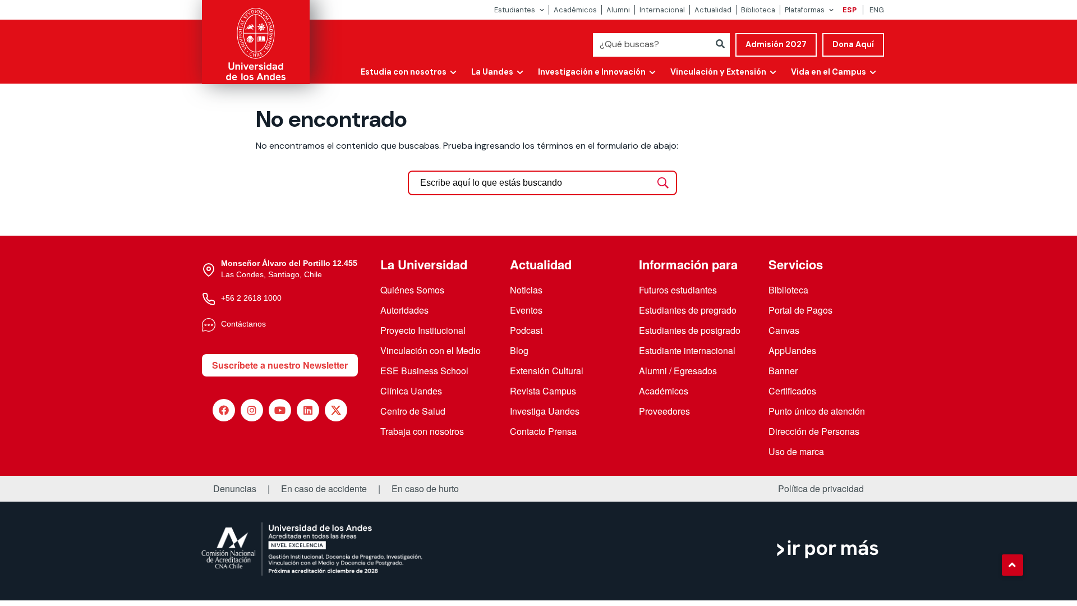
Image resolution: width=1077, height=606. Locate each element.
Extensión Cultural (546, 370)
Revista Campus (543, 390)
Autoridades (404, 310)
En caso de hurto (425, 488)
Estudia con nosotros (404, 72)
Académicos (575, 10)
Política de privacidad (821, 488)
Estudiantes (514, 10)
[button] (1012, 565)
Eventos (526, 310)
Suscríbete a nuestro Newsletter (280, 365)
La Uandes (492, 72)
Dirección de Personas (813, 431)
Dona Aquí (853, 44)
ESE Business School (424, 370)
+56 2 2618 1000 (251, 297)
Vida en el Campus (828, 72)
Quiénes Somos (412, 289)
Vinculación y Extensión (718, 72)
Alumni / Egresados (678, 370)
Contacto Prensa (543, 431)
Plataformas (805, 10)
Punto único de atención (816, 411)
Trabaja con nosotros (422, 431)
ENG (876, 10)
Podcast (526, 330)
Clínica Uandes (411, 390)
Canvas (783, 330)
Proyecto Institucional (423, 330)
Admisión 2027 (776, 44)
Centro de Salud (412, 411)
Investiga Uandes (544, 411)
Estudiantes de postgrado (689, 330)
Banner (783, 370)
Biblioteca (758, 10)
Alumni (618, 10)
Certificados (792, 390)
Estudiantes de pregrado (688, 310)
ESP (850, 10)
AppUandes (792, 350)
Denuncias (234, 488)
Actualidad (712, 10)
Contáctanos (243, 323)
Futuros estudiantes (678, 289)
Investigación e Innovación (592, 72)
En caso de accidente (324, 488)
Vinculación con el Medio (430, 350)
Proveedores (664, 411)
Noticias (526, 289)
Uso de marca (796, 451)
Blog (519, 350)
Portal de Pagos (800, 310)
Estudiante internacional (687, 350)
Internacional (662, 10)
